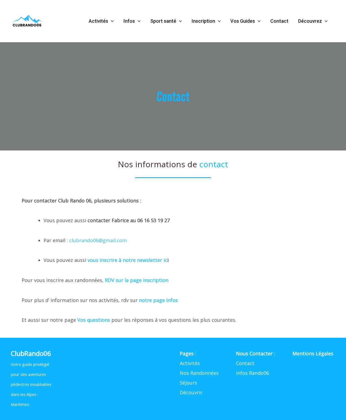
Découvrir (191, 392)
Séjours (188, 382)
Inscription (203, 21)
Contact (279, 21)
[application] (111, 21)
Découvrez (310, 21)
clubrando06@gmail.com (98, 240)
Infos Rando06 (252, 373)
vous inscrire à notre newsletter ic (127, 260)
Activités (98, 21)
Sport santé (163, 21)
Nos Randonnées (199, 373)
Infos (129, 21)
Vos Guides (242, 21)
